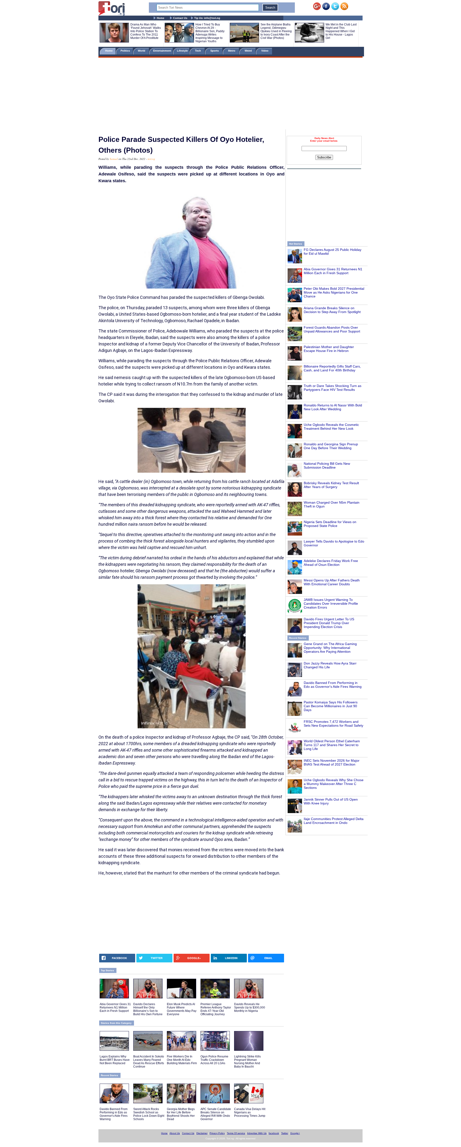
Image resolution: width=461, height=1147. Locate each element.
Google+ (295, 1133)
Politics (125, 50)
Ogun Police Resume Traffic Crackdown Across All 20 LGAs (214, 1060)
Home (160, 18)
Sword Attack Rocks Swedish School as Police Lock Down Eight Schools (148, 1114)
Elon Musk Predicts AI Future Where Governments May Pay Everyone (181, 1009)
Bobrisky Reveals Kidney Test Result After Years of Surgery (331, 485)
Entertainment (162, 50)
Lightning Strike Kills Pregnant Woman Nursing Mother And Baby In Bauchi (247, 1061)
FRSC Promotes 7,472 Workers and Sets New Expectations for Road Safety (333, 723)
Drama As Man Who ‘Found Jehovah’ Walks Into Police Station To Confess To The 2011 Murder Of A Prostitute (145, 31)
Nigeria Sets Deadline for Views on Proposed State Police (330, 524)
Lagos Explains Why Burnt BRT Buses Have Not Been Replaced (115, 1060)
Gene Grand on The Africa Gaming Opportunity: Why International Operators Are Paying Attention (330, 647)
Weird (248, 50)
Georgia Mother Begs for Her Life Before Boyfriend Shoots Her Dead (181, 1114)
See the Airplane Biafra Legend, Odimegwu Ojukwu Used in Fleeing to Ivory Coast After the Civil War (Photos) (276, 31)
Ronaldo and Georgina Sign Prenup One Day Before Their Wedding (331, 446)
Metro (232, 50)
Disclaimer (201, 1133)
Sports (214, 50)
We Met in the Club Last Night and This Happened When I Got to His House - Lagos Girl (341, 31)
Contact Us (180, 18)
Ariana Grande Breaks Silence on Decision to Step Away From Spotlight (332, 310)
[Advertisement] (230, 94)
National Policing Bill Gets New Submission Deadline (327, 465)
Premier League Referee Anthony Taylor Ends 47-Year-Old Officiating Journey (215, 1009)
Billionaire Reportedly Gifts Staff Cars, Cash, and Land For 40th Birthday (332, 368)
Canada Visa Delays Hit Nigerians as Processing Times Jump (249, 1112)
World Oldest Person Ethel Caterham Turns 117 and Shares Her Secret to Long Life (332, 745)
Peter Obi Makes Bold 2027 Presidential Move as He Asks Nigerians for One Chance (334, 292)
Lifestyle (182, 50)
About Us (175, 1133)
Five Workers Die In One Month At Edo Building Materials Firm (182, 1060)
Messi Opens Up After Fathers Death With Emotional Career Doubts (332, 582)
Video (265, 50)
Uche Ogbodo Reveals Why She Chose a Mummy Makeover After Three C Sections (334, 784)
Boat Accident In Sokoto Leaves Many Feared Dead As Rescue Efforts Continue (148, 1061)
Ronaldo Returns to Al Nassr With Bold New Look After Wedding (333, 407)
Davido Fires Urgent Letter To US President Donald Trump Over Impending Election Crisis (329, 623)
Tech (198, 50)
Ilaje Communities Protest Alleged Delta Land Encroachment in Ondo (334, 821)
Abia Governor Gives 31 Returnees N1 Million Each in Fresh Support (333, 271)
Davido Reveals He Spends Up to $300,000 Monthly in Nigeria (249, 1007)
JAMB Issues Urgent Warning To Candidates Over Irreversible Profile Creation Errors (331, 603)
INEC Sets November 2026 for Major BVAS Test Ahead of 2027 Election (331, 762)
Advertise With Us (257, 1133)
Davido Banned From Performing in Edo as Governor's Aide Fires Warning (333, 684)
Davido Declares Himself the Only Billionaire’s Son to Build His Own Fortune (148, 1009)
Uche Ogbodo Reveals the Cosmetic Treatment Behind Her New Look (331, 426)
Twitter (284, 1133)
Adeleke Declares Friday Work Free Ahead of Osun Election (331, 563)
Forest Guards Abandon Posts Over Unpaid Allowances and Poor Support (332, 329)
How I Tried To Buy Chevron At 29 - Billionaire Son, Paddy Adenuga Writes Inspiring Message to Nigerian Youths (209, 33)
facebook (274, 1133)
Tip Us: (207, 18)
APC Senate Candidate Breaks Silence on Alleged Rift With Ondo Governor (215, 1114)
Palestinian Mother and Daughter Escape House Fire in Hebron (329, 349)
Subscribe (324, 157)
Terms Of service (236, 1133)
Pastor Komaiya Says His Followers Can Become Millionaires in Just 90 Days (331, 706)
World (142, 50)
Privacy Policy (217, 1133)
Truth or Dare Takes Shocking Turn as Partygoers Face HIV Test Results (332, 388)
